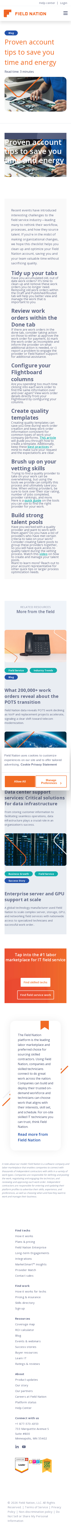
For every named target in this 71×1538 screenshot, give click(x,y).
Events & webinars (28, 1341)
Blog (18, 1335)
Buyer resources (26, 1352)
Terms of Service (36, 1507)
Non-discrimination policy (36, 1512)
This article (48, 438)
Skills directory (25, 1303)
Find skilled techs (35, 982)
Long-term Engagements (32, 1253)
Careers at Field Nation (30, 1396)
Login (63, 3)
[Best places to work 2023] (35, 1462)
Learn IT (21, 1358)
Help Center (23, 1408)
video (43, 554)
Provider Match (25, 1270)
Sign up (20, 1308)
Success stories (26, 1347)
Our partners (24, 1391)
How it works (24, 1236)
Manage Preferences (49, 782)
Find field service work (35, 995)
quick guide (32, 500)
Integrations (23, 1258)
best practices (38, 447)
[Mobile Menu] (65, 13)
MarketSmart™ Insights (31, 1264)
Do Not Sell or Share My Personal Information (34, 1516)
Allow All (20, 781)
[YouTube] (23, 1447)
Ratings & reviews (27, 1364)
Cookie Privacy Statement (39, 764)
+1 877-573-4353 (27, 1424)
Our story (21, 1385)
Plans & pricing (25, 1242)
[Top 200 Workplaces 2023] (48, 1466)
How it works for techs (30, 1291)
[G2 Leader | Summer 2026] (22, 1466)
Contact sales (24, 1275)
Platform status (26, 1402)
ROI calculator (24, 1330)
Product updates (26, 1379)
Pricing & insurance (28, 1297)
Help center (47, 3)
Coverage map (25, 1324)
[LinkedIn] (17, 1447)
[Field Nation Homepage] (27, 13)
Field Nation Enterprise (30, 1247)
